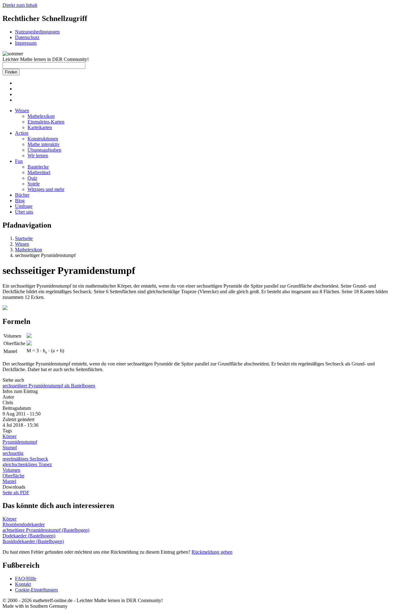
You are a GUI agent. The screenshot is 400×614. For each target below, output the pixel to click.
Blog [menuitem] (20, 200)
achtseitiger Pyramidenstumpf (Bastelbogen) (45, 530)
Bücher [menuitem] (22, 195)
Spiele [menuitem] (34, 183)
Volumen (11, 470)
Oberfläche (13, 475)
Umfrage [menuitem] (23, 206)
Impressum (26, 43)
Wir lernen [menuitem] (38, 155)
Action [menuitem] (21, 133)
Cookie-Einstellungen (36, 589)
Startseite (24, 238)
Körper (9, 436)
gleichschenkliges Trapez (27, 464)
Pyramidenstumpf (19, 442)
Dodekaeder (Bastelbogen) (28, 535)
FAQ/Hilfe (25, 578)
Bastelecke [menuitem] (38, 166)
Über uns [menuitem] (24, 211)
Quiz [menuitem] (32, 178)
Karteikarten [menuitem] (40, 127)
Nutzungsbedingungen (37, 31)
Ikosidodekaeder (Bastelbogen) (33, 541)
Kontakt (23, 584)
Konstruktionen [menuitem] (43, 138)
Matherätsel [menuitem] (39, 172)
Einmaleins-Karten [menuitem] (46, 121)
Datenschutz (27, 37)
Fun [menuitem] (19, 161)
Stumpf (9, 447)
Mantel (9, 481)
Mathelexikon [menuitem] (41, 116)
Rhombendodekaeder (23, 524)
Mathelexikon (28, 249)
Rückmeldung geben (212, 552)
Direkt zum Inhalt (19, 5)
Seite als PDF (15, 492)
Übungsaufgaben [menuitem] (44, 150)
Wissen (22, 244)
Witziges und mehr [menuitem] (46, 189)
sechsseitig (12, 453)
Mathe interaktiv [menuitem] (44, 144)
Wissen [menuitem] (22, 110)
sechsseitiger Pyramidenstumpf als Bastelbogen (48, 385)
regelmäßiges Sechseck (25, 458)
